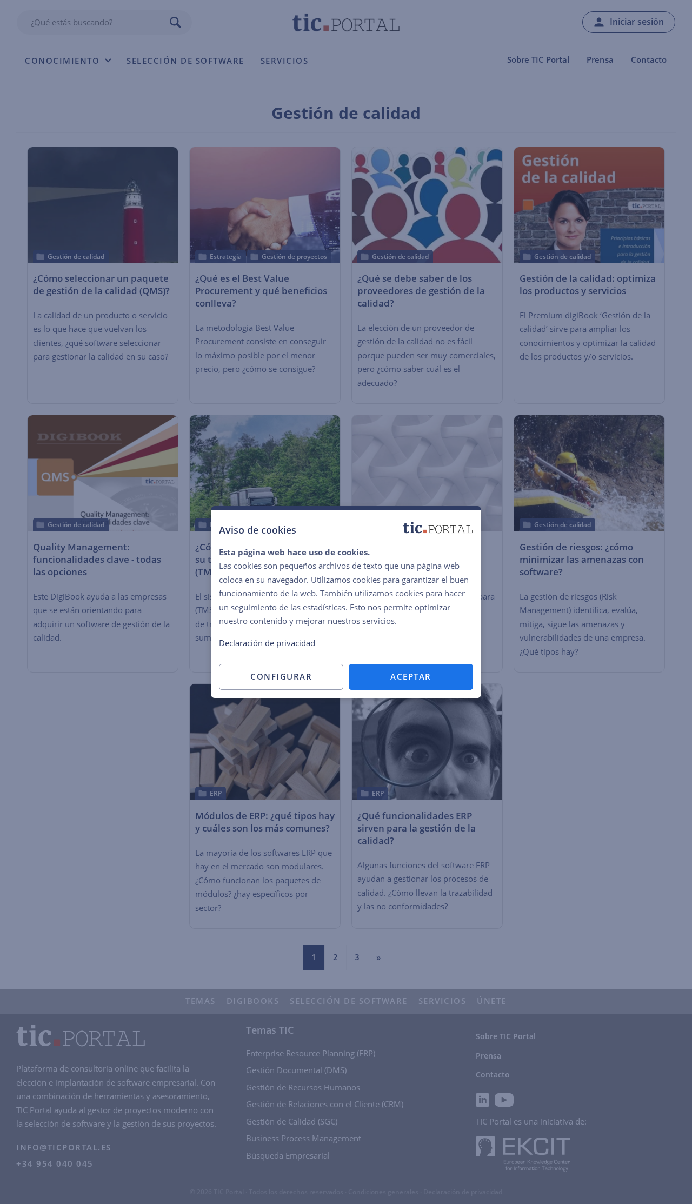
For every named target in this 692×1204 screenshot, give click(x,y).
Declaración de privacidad (267, 642)
